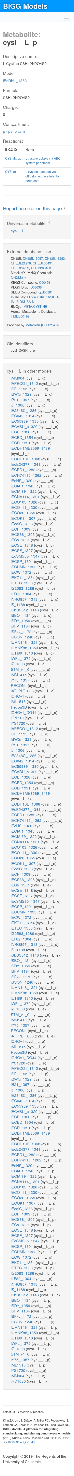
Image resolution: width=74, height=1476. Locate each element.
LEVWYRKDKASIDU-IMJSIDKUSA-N (35, 299)
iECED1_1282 (23, 469)
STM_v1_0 (20, 669)
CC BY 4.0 (50, 324)
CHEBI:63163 (41, 267)
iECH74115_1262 (26, 475)
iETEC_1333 (22, 582)
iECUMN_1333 (24, 566)
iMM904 (18, 378)
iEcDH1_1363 (15, 80)
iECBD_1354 (22, 437)
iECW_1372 (21, 572)
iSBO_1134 (21, 615)
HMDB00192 (20, 316)
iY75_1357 (20, 680)
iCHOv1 (18, 696)
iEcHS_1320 (22, 480)
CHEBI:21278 (21, 263)
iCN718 (18, 717)
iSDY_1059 (21, 620)
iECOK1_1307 (24, 518)
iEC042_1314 (23, 415)
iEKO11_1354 (23, 577)
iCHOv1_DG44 (24, 712)
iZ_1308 (18, 663)
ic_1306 (18, 405)
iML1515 (19, 701)
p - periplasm (14, 131)
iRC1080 (19, 1381)
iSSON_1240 (22, 636)
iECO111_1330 (24, 507)
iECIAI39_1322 (24, 491)
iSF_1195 (19, 388)
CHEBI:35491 (43, 263)
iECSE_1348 (22, 545)
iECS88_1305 (23, 534)
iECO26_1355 (23, 512)
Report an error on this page (33, 208)
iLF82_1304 (21, 593)
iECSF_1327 (22, 550)
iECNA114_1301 (26, 496)
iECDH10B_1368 (26, 458)
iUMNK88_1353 (25, 647)
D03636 (36, 287)
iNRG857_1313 (24, 599)
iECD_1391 (21, 442)
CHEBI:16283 (55, 258)
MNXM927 (18, 277)
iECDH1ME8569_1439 (30, 448)
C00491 (44, 282)
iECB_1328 (21, 431)
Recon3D (19, 707)
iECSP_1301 (22, 561)
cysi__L (17, 230)
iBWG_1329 (22, 394)
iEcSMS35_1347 (26, 556)
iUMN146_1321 (25, 642)
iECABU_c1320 (24, 426)
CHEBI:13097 (33, 258)
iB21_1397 (20, 399)
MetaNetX (32, 324)
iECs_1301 (21, 539)
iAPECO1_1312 (25, 383)
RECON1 (19, 685)
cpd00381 (45, 292)
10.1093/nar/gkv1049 (21, 1442)
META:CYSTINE (35, 306)
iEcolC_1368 (22, 523)
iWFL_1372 (21, 658)
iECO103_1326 (24, 502)
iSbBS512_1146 (25, 609)
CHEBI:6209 (20, 267)
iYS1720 (18, 723)
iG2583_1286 (23, 588)
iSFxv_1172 (21, 631)
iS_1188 (18, 604)
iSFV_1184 (21, 626)
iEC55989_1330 (25, 421)
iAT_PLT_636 (23, 690)
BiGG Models (25, 6)
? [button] (64, 207)
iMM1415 (19, 674)
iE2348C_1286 (24, 410)
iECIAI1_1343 (23, 485)
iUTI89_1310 (22, 653)
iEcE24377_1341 (26, 464)
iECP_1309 (21, 529)
